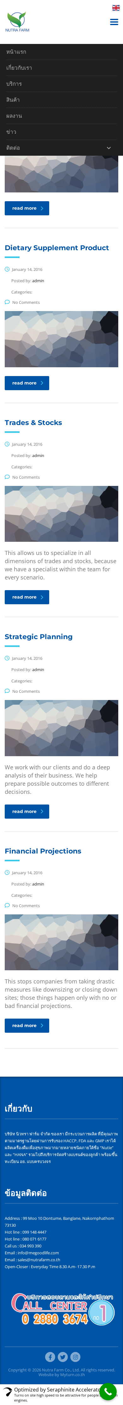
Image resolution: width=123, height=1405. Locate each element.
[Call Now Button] (108, 1391)
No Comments (26, 302)
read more (24, 208)
